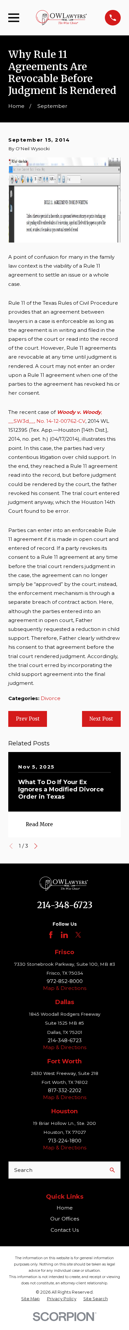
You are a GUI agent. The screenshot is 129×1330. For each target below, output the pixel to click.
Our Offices (64, 1219)
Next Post (101, 719)
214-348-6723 (64, 905)
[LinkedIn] (64, 934)
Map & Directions (64, 988)
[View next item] (36, 846)
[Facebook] (50, 934)
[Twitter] (78, 934)
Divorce (51, 698)
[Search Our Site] (112, 1170)
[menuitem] (30, 1299)
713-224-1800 (64, 1140)
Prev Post (28, 719)
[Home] (62, 17)
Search (23, 1170)
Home (65, 1208)
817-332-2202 (64, 1090)
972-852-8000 (65, 981)
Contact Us (65, 1230)
